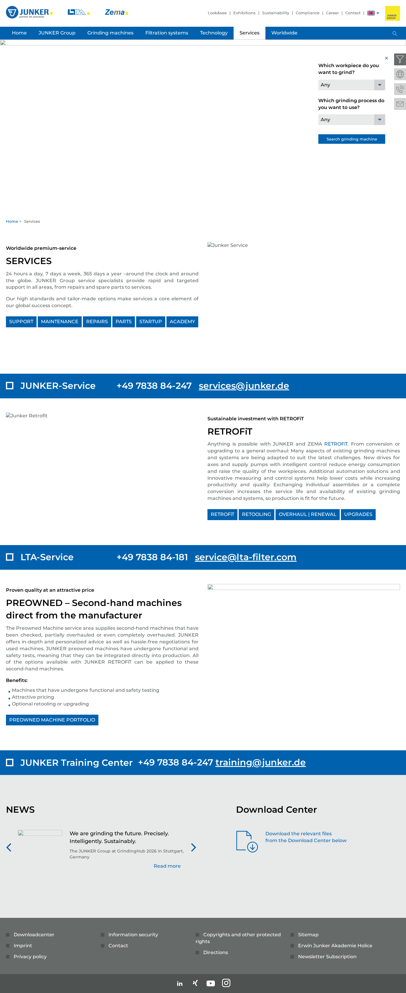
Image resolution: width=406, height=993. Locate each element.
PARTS (124, 321)
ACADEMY (182, 321)
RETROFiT (335, 444)
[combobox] (351, 85)
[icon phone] (400, 89)
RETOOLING (256, 514)
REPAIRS (97, 321)
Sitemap (308, 934)
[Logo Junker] (30, 12)
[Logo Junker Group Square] (392, 13)
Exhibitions (244, 12)
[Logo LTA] (79, 12)
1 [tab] (203, 209)
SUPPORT (21, 321)
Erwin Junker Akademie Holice (335, 945)
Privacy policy (30, 956)
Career (332, 12)
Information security (133, 934)
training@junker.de (260, 762)
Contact (353, 12)
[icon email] (400, 104)
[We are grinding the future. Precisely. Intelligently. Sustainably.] (40, 853)
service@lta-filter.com (246, 557)
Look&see (217, 12)
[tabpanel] (203, 127)
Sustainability (275, 12)
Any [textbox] (325, 85)
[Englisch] (371, 14)
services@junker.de (244, 385)
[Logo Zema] (116, 12)
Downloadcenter (34, 934)
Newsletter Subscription (327, 956)
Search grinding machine (352, 139)
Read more (167, 866)
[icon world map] (400, 74)
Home (12, 221)
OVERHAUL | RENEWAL (307, 514)
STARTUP (150, 321)
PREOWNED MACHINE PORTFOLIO (52, 720)
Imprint (23, 945)
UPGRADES (358, 514)
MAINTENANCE (59, 321)
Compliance (308, 12)
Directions (215, 952)
